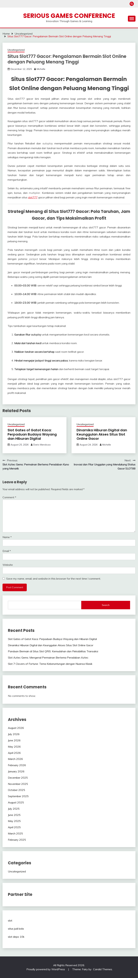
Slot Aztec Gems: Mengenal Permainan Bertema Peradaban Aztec (48, 657)
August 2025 (16, 802)
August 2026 (16, 728)
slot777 (33, 197)
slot (10, 920)
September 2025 (18, 796)
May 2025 (14, 821)
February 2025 (17, 839)
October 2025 (16, 790)
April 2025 (14, 827)
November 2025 (18, 784)
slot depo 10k (16, 936)
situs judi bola (16, 928)
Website (8, 564)
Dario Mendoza (41, 444)
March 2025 (15, 833)
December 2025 (18, 777)
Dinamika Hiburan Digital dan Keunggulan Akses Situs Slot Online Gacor (102, 434)
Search (106, 605)
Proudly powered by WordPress (46, 969)
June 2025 (14, 815)
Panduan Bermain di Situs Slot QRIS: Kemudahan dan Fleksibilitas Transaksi (53, 651)
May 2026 (14, 746)
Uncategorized (16, 49)
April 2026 (14, 753)
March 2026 (15, 759)
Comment (9, 497)
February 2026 (17, 765)
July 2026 (14, 734)
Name (7, 537)
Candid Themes (102, 969)
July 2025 (14, 808)
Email (7, 551)
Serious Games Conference (69, 15)
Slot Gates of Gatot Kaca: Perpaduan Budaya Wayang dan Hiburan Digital (32, 434)
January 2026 (16, 771)
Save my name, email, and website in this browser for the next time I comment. (53, 578)
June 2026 (14, 740)
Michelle (41, 69)
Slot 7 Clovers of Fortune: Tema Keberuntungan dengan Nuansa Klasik (50, 663)
